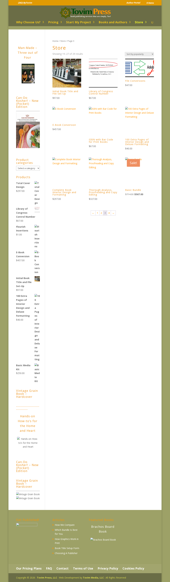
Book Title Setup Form (67, 548)
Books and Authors (113, 22)
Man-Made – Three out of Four (28, 52)
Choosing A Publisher (66, 553)
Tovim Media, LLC (93, 577)
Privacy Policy (108, 568)
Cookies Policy (133, 568)
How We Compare (65, 524)
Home (55, 40)
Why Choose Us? (28, 22)
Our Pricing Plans (29, 568)
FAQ (49, 568)
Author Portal (133, 3)
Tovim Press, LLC (47, 577)
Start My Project (78, 22)
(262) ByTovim (25, 2)
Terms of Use (83, 568)
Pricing (53, 22)
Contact (62, 568)
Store (139, 22)
